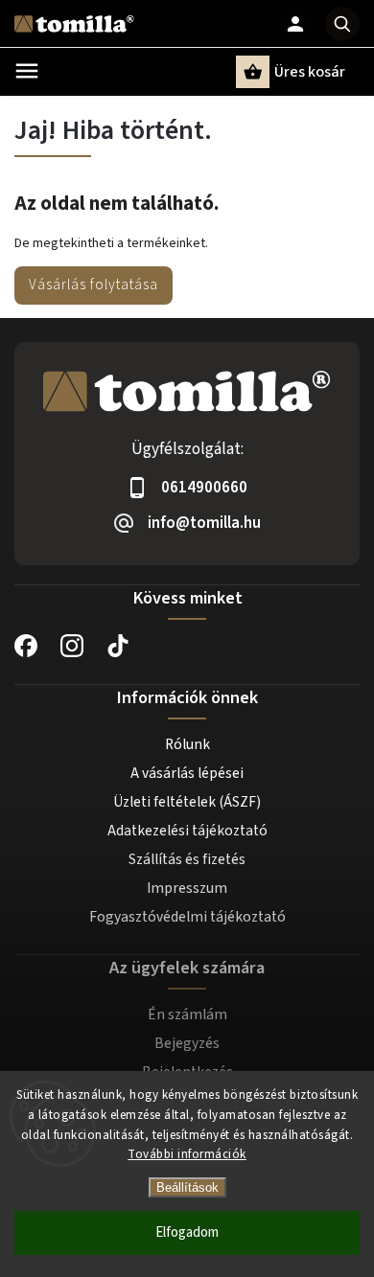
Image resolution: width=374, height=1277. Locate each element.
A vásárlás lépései (187, 773)
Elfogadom (187, 1232)
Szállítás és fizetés (187, 859)
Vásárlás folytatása (93, 284)
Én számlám (187, 1014)
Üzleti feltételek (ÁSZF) (187, 801)
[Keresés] (342, 24)
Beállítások (187, 1187)
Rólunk (187, 744)
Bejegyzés (187, 1043)
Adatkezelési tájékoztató (187, 830)
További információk (187, 1154)
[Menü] (26, 71)
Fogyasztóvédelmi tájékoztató (187, 916)
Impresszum (187, 888)
